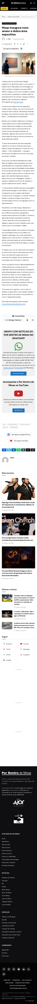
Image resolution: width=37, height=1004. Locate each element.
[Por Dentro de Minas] (18, 3)
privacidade (19, 368)
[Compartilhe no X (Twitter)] (17, 43)
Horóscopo (5, 956)
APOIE (4, 8)
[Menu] (3, 3)
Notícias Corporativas (9, 23)
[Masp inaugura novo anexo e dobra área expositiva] (18, 63)
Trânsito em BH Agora (8, 917)
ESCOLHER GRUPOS (18, 373)
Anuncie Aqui (6, 844)
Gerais (4, 886)
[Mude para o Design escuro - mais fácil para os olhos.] (34, 3)
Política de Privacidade (17, 985)
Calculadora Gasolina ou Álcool (11, 932)
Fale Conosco (6, 847)
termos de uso (8, 368)
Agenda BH (5, 950)
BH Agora (14, 8)
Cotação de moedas (8, 929)
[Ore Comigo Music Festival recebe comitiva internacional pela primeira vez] (18, 524)
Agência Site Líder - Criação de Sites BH (13, 998)
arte (4, 424)
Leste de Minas (6, 898)
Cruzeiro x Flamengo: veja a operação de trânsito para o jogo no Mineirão (24, 614)
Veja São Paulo (18, 102)
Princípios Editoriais (8, 865)
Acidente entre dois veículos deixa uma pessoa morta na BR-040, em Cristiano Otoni (24, 625)
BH (3, 883)
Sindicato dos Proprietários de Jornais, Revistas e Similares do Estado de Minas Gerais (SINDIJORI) (17, 792)
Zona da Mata (6, 904)
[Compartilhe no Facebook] (14, 43)
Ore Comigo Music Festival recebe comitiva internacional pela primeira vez (17, 539)
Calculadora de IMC (8, 926)
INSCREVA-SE (18, 410)
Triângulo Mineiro (7, 901)
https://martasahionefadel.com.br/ (14, 304)
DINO (9, 39)
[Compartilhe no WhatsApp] (20, 43)
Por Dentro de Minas (19, 996)
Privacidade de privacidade (10, 859)
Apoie (4, 838)
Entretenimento (25, 424)
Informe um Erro (7, 853)
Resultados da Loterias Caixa (11, 935)
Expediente (5, 841)
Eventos (5, 427)
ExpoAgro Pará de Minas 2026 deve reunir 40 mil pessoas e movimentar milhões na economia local (18, 504)
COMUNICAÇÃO (13, 424)
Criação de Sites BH (8, 938)
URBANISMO (14, 427)
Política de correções (8, 862)
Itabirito (24, 8)
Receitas (4, 953)
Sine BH (4, 920)
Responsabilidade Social (18, 988)
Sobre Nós (7, 980)
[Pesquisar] (31, 3)
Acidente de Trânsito (8, 877)
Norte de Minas (6, 892)
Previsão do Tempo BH (9, 923)
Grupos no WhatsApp (9, 856)
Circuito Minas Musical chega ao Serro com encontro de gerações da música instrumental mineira (17, 573)
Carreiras (4, 880)
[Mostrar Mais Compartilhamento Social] (27, 43)
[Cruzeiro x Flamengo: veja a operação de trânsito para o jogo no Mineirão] (7, 613)
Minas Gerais (6, 889)
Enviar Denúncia (7, 850)
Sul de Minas (6, 895)
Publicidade (9, 983)
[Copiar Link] (23, 43)
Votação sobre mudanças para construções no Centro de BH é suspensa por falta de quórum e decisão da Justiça (24, 600)
